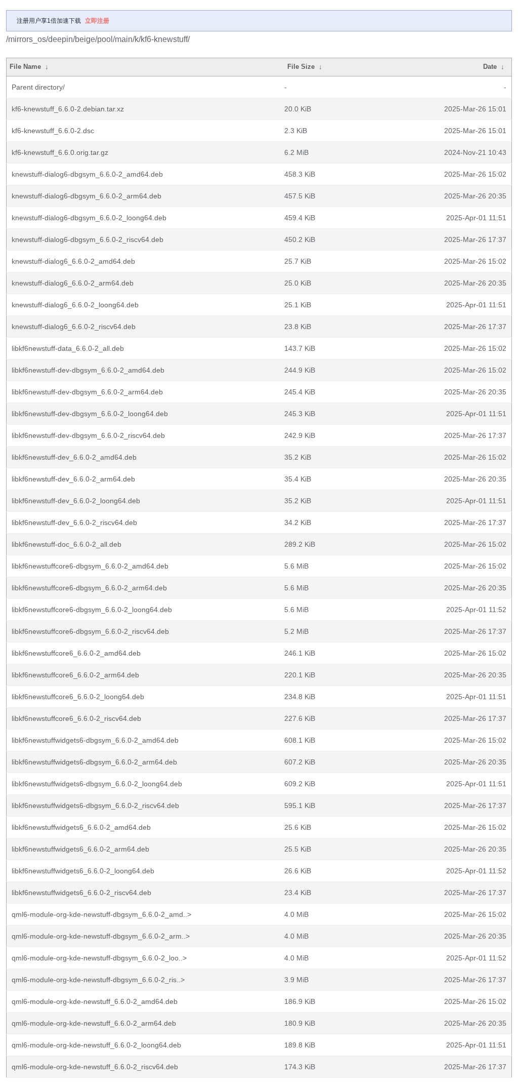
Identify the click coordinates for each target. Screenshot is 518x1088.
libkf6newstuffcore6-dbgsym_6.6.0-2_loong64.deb (92, 610)
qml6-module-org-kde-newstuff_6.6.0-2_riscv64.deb (95, 1067)
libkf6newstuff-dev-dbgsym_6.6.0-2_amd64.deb (88, 370)
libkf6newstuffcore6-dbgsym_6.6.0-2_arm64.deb (89, 588)
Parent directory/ (38, 87)
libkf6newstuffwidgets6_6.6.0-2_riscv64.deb (81, 893)
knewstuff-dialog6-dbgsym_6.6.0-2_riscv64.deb (87, 239)
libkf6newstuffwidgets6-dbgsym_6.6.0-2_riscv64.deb (95, 805)
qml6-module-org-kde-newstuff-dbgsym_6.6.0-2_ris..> (98, 980)
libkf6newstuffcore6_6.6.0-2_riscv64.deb (76, 718)
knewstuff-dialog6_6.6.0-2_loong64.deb (75, 305)
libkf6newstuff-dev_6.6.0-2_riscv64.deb (74, 522)
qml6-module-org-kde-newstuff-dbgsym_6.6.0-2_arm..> (101, 936)
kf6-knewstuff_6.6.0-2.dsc (53, 131)
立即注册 (97, 20)
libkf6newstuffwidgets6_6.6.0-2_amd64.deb (81, 827)
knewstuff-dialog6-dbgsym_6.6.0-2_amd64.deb (87, 174)
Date (490, 66)
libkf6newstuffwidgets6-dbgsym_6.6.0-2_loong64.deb (97, 784)
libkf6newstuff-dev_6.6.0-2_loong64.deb (76, 501)
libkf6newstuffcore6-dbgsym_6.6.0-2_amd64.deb (90, 566)
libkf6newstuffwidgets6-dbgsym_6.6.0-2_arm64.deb (94, 762)
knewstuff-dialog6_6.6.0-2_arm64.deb (73, 283)
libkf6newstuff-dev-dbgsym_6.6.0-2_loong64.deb (90, 414)
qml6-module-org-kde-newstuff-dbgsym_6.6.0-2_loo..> (99, 958)
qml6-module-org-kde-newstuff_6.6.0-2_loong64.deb (96, 1045)
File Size (301, 66)
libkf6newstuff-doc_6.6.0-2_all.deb (66, 544)
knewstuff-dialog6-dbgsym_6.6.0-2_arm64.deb (86, 196)
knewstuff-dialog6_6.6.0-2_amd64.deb (73, 261)
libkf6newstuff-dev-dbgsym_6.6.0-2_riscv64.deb (88, 435)
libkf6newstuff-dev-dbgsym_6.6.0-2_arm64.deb (87, 392)
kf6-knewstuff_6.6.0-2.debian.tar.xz (68, 109)
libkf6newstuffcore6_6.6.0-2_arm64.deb (75, 675)
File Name (25, 66)
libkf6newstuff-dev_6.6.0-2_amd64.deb (74, 457)
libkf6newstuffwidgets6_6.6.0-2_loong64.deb (83, 871)
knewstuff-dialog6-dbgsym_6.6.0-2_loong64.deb (89, 218)
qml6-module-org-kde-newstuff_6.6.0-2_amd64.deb (95, 1001)
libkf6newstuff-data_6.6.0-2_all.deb (68, 348)
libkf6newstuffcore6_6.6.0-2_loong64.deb (78, 697)
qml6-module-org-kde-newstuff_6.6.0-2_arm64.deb (94, 1023)
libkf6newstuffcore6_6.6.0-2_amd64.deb (76, 653)
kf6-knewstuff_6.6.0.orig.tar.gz (60, 152)
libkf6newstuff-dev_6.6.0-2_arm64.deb (73, 479)
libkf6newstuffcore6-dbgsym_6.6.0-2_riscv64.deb (90, 631)
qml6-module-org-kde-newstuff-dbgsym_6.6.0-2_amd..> (101, 914)
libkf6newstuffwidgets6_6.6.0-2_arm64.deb (80, 849)
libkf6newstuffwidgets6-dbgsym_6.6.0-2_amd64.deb (95, 740)
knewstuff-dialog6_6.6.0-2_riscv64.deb (74, 327)
